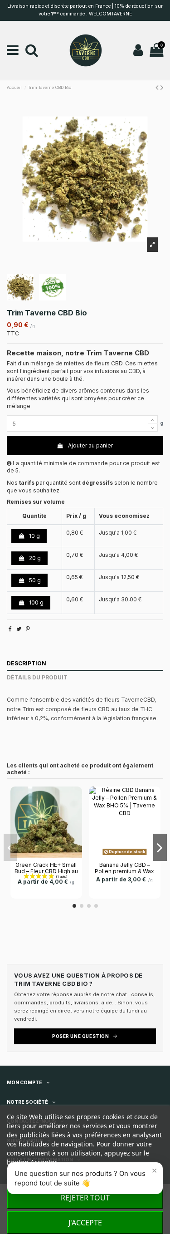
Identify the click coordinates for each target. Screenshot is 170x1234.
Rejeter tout (85, 1198)
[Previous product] (157, 87)
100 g (36, 602)
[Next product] (161, 87)
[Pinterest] (28, 628)
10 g (34, 535)
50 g (34, 580)
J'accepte (85, 1223)
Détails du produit (37, 677)
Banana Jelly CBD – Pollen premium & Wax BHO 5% (124, 871)
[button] (85, 1178)
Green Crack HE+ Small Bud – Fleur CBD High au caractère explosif (46, 871)
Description (26, 663)
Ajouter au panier (90, 445)
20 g (34, 558)
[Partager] (10, 628)
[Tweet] (18, 628)
